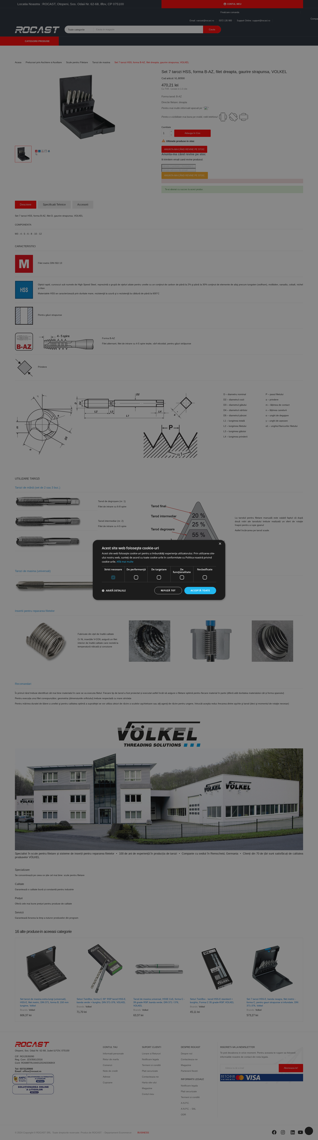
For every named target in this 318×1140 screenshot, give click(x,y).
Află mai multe (125, 561)
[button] (114, 590)
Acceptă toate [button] (200, 590)
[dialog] (159, 570)
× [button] (220, 544)
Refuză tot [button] (168, 590)
